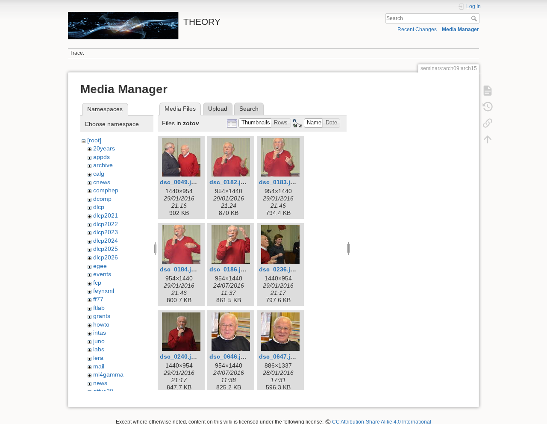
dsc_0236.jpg (278, 269)
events (102, 274)
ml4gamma (108, 374)
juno (99, 341)
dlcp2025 (105, 248)
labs (98, 349)
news (100, 383)
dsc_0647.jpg (278, 356)
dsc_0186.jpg (228, 269)
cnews (101, 182)
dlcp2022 (105, 224)
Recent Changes (417, 29)
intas (99, 332)
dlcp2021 (105, 215)
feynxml (103, 290)
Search (475, 18)
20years (104, 148)
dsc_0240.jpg (179, 356)
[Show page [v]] (487, 90)
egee (100, 265)
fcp (97, 282)
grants (101, 315)
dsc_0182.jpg (228, 182)
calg (98, 173)
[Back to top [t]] (487, 139)
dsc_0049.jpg (179, 182)
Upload (217, 108)
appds (101, 156)
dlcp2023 (105, 232)
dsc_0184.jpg (179, 269)
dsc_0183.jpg (278, 182)
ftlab (99, 307)
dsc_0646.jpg (228, 356)
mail (98, 366)
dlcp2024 (105, 240)
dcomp (102, 198)
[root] (94, 140)
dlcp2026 (105, 257)
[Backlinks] (487, 123)
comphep (105, 190)
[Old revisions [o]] (487, 107)
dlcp (98, 206)
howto (101, 324)
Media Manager (460, 29)
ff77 (98, 299)
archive (103, 165)
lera (98, 357)
